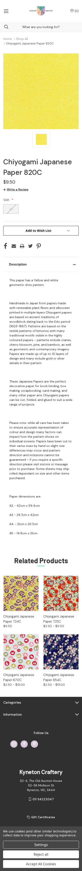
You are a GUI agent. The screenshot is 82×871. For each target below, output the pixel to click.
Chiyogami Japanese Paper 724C (18, 619)
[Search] (4, 27)
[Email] (14, 246)
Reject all (41, 854)
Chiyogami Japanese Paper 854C (58, 677)
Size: (6, 200)
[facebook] (24, 744)
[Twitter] (30, 246)
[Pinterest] (39, 246)
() (76, 11)
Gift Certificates (42, 817)
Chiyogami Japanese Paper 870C (18, 677)
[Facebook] (5, 246)
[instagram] (14, 744)
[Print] (22, 246)
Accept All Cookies (41, 864)
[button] (41, 264)
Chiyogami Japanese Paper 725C (58, 619)
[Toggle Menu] (6, 11)
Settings (41, 844)
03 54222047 (43, 799)
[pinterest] (34, 744)
